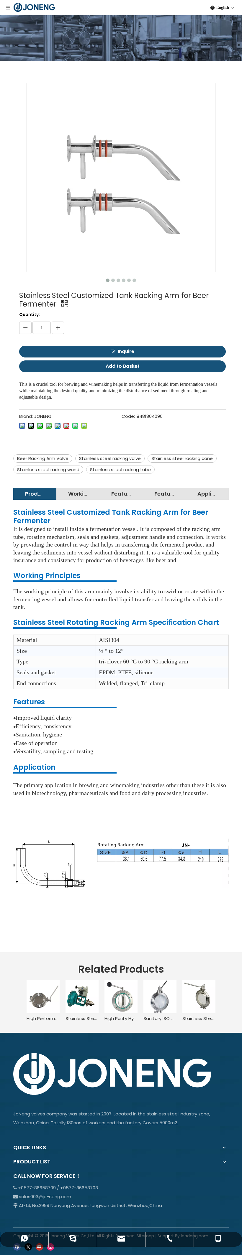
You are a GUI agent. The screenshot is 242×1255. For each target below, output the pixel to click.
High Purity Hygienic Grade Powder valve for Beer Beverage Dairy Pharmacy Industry (121, 1018)
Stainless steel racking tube (120, 469)
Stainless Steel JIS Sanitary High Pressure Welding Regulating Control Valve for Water (82, 1018)
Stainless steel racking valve (110, 458)
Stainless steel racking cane (182, 458)
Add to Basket (123, 366)
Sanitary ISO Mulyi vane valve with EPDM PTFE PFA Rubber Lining (159, 1018)
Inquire (126, 351)
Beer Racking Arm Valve (42, 458)
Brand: (26, 416)
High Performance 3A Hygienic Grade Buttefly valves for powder (43, 1018)
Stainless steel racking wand (48, 469)
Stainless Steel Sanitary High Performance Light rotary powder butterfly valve (198, 1018)
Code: (128, 416)
